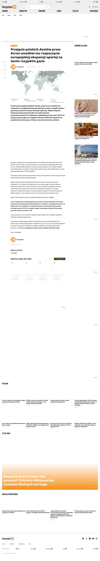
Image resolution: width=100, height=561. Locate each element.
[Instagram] (96, 538)
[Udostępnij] (5, 77)
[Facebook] (83, 538)
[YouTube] (93, 538)
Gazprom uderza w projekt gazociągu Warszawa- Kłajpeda (36, 197)
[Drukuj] (5, 69)
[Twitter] (86, 538)
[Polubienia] (5, 62)
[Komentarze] (5, 66)
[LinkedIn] (89, 538)
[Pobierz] (5, 73)
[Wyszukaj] (46, 7)
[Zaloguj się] (89, 7)
